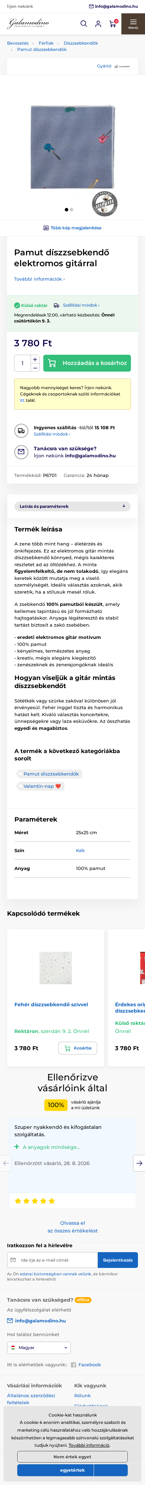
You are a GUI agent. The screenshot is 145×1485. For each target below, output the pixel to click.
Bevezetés (18, 43)
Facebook (89, 1364)
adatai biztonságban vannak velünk (55, 1273)
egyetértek (72, 1470)
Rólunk (82, 1395)
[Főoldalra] (28, 24)
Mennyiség (22, 363)
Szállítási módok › (81, 305)
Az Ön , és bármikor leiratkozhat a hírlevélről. (62, 1276)
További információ (89, 1445)
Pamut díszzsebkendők (42, 49)
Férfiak (46, 43)
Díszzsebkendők (81, 43)
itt (22, 400)
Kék (80, 850)
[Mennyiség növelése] (35, 359)
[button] (84, 23)
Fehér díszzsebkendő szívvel (51, 1004)
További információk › (39, 279)
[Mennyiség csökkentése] (35, 367)
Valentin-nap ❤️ (42, 786)
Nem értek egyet (72, 1456)
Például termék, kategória (53, 62)
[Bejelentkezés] (98, 23)
